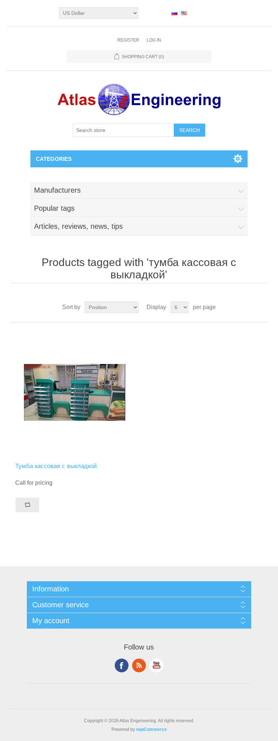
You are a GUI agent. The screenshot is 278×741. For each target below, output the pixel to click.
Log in (154, 40)
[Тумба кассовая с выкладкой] (75, 392)
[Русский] (174, 13)
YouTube (156, 665)
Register (128, 40)
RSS (139, 665)
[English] (184, 13)
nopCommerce (151, 729)
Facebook (122, 665)
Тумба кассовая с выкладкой (56, 466)
